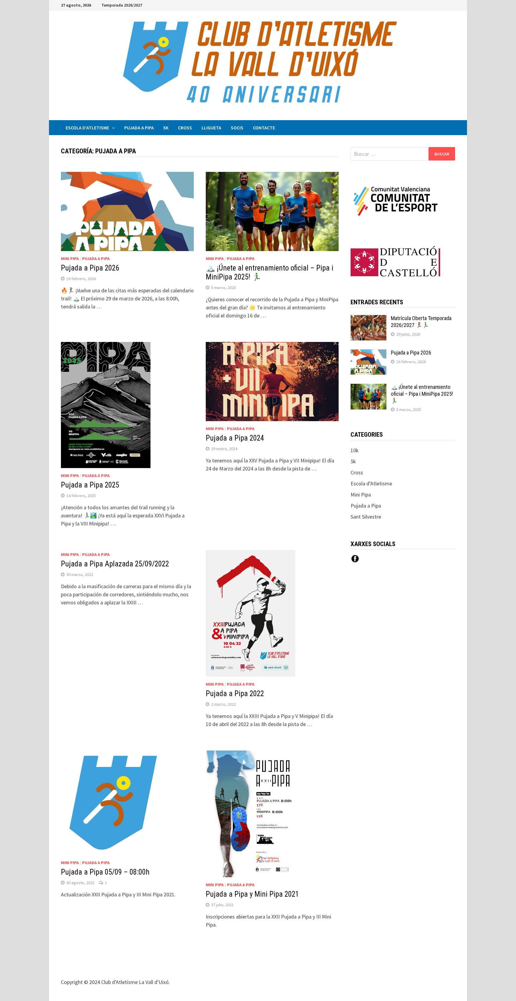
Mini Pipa (70, 258)
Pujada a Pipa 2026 (90, 268)
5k (353, 461)
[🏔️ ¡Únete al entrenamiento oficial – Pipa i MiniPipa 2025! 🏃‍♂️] (368, 387)
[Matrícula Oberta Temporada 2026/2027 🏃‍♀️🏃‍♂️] (368, 319)
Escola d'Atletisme (371, 483)
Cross (185, 128)
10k (355, 450)
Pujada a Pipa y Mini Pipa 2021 (252, 894)
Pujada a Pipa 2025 (90, 485)
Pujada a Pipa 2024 (235, 438)
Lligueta (211, 128)
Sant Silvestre (366, 516)
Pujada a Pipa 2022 (235, 693)
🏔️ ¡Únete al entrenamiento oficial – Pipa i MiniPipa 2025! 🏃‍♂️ (422, 394)
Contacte (264, 128)
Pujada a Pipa (139, 128)
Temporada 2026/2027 (122, 5)
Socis (237, 128)
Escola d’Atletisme (87, 128)
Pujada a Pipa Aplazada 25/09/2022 (115, 564)
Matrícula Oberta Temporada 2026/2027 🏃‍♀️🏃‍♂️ (421, 321)
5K (165, 128)
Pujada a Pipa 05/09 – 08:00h (105, 872)
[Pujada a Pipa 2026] (368, 353)
